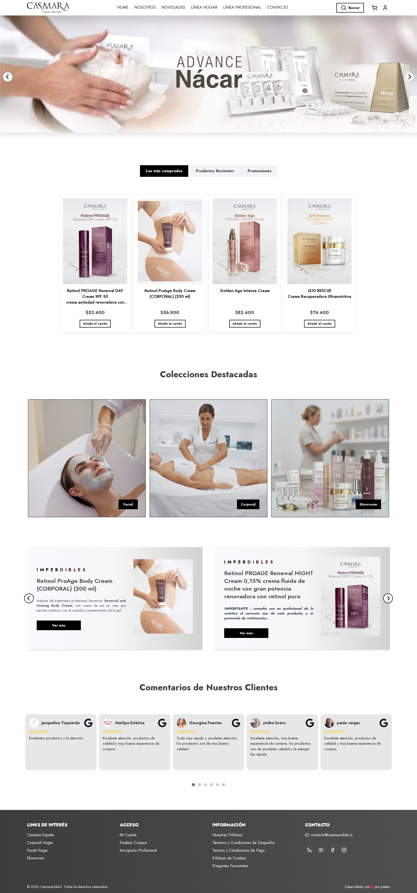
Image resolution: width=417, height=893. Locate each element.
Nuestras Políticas (227, 835)
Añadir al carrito (95, 323)
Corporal (248, 504)
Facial (128, 504)
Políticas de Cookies (229, 858)
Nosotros (145, 7)
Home (122, 7)
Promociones (259, 171)
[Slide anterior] (8, 77)
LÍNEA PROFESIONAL (242, 7)
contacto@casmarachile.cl (331, 835)
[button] (385, 8)
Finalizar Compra (133, 842)
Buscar (354, 7)
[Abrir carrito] (374, 8)
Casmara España (40, 835)
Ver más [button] (58, 625)
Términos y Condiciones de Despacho (243, 842)
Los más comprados (164, 171)
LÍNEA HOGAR (204, 7)
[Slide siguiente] (409, 77)
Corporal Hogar (40, 842)
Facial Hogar (37, 850)
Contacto (277, 7)
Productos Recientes (215, 171)
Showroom (368, 504)
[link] (95, 263)
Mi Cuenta (128, 835)
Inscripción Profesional (138, 850)
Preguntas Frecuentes (230, 866)
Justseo (385, 886)
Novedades (173, 7)
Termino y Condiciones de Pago (238, 850)
